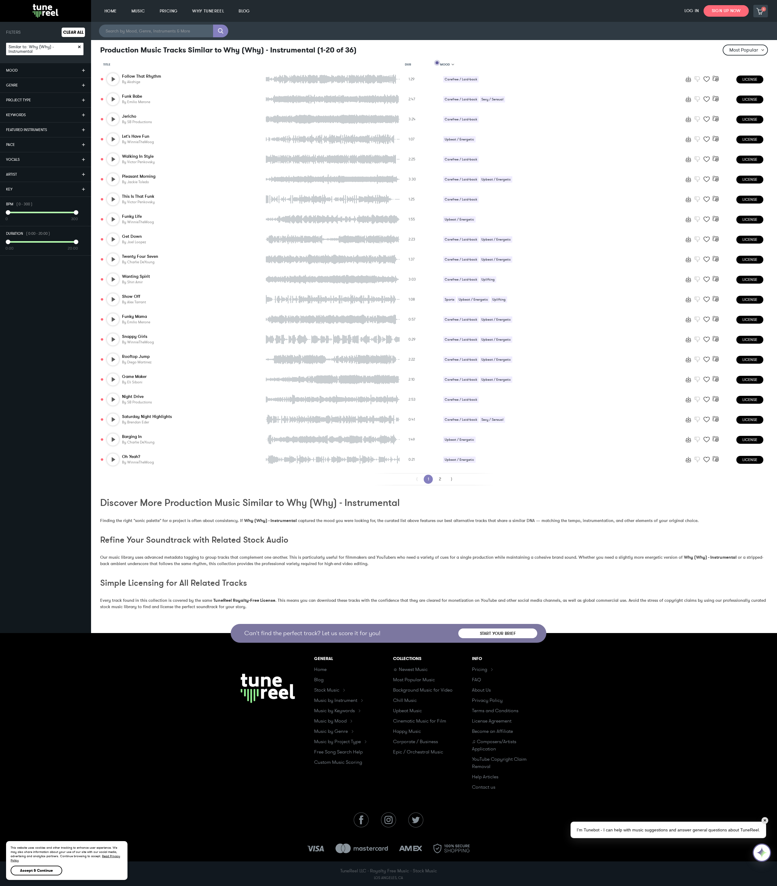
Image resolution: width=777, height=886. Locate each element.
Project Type (18, 100)
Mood (12, 70)
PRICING (169, 11)
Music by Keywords (334, 710)
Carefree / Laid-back (461, 79)
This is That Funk (138, 196)
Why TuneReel (208, 11)
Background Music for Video (423, 690)
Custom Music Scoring (338, 762)
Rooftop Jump (136, 356)
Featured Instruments (26, 129)
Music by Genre (331, 731)
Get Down (132, 236)
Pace (10, 144)
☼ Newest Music (410, 669)
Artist (11, 174)
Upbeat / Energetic (459, 139)
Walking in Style (138, 156)
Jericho (129, 116)
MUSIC (138, 11)
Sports (449, 299)
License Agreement (491, 721)
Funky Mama (134, 316)
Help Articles (485, 776)
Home (320, 669)
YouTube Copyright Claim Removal (499, 763)
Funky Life (132, 216)
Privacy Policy (487, 700)
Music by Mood (330, 721)
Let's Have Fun (135, 136)
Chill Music (405, 700)
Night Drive (133, 396)
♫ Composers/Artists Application (494, 745)
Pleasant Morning (138, 176)
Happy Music (407, 731)
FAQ (476, 679)
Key (9, 189)
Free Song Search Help (338, 752)
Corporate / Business (415, 741)
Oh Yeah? (131, 457)
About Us (481, 690)
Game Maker (134, 376)
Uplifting (488, 279)
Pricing (479, 669)
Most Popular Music (414, 679)
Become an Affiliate (492, 731)
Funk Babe (132, 96)
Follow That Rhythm (141, 76)
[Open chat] (762, 853)
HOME (110, 11)
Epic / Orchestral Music (418, 752)
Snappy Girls (134, 336)
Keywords (16, 115)
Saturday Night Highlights (147, 416)
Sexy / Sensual (492, 99)
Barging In (132, 437)
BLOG (244, 11)
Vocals (13, 159)
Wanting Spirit (136, 276)
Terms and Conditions (495, 710)
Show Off (131, 296)
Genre (12, 85)
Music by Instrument (335, 700)
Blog (319, 679)
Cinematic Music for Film (419, 721)
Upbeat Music (407, 710)
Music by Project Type (337, 741)
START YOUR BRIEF (498, 633)
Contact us (483, 787)
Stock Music (326, 690)
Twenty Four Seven (140, 256)
